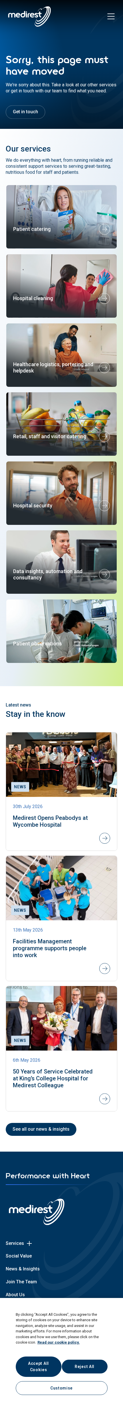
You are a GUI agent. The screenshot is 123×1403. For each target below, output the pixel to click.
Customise (61, 1388)
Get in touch (25, 112)
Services (15, 1243)
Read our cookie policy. (58, 1342)
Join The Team (21, 1281)
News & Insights (23, 1269)
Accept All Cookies (38, 1366)
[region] (61, 1350)
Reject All (84, 1366)
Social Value (19, 1256)
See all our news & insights (41, 1129)
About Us (15, 1294)
